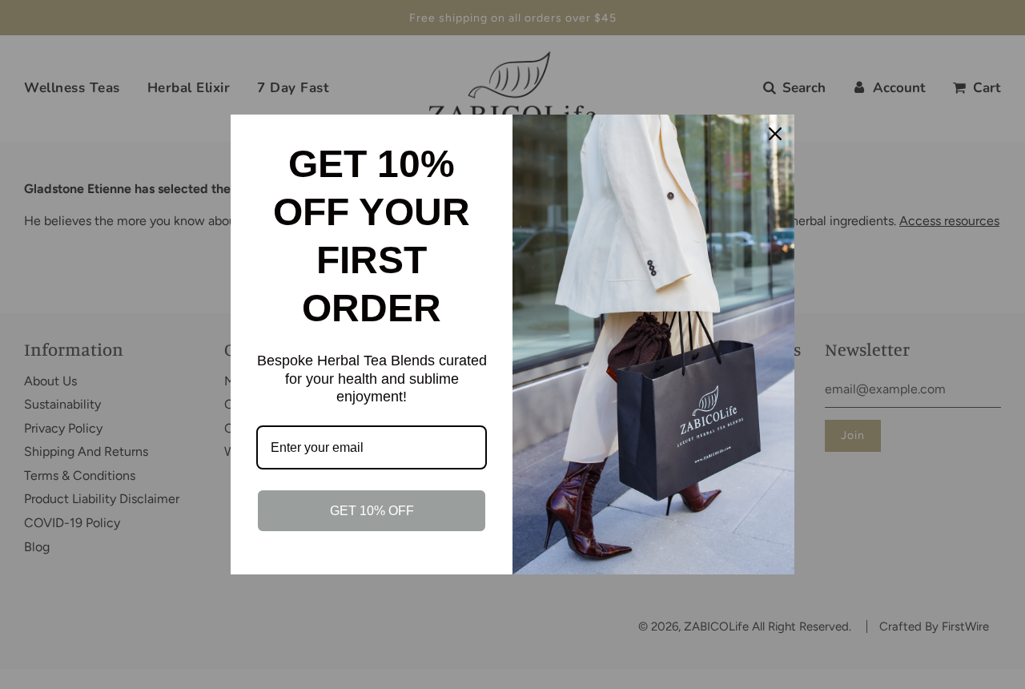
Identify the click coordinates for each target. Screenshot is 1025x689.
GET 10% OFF (372, 511)
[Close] (775, 134)
